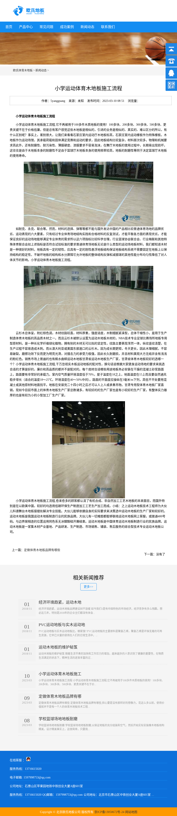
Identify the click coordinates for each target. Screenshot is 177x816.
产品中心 (26, 27)
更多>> (88, 586)
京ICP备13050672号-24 (109, 812)
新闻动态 (87, 27)
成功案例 (67, 27)
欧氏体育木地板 (23, 70)
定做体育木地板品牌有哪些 (42, 550)
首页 (8, 27)
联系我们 (108, 27)
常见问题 (46, 27)
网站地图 (131, 812)
